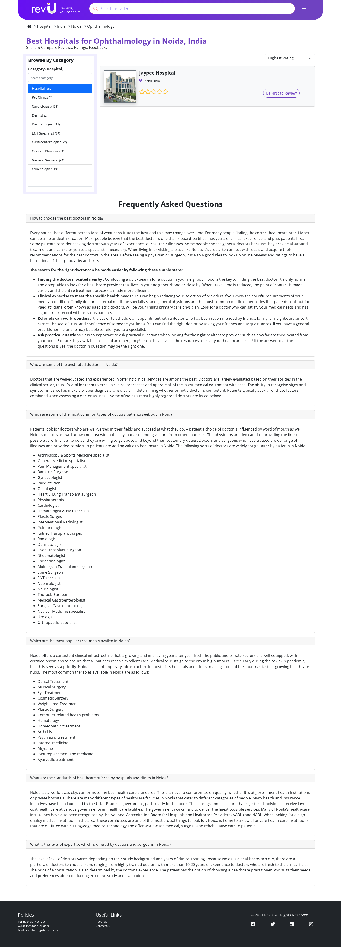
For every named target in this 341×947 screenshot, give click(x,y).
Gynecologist (45, 169)
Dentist (40, 115)
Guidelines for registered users (38, 930)
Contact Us (103, 926)
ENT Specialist (46, 133)
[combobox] (192, 8)
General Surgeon (48, 160)
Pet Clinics (42, 97)
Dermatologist (46, 124)
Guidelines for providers (33, 926)
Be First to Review (281, 93)
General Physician (48, 151)
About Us (101, 922)
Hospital (42, 88)
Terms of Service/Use (32, 922)
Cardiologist (45, 106)
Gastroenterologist (49, 142)
